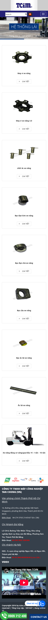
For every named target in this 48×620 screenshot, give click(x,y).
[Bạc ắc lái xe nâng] (24, 343)
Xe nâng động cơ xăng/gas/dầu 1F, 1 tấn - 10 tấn (24, 453)
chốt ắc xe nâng (24, 168)
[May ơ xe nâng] (24, 58)
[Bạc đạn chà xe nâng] (24, 248)
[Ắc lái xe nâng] (24, 390)
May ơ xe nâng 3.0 (24, 121)
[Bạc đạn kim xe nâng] (24, 201)
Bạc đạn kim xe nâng (24, 215)
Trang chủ (13, 36)
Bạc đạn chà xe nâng (24, 263)
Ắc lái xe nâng (24, 405)
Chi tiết (25, 81)
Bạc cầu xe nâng (24, 310)
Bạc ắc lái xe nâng (24, 358)
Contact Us (39, 617)
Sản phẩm (26, 36)
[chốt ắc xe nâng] (24, 153)
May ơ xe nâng (24, 73)
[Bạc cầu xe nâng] (24, 295)
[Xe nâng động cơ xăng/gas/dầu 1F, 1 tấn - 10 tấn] (24, 438)
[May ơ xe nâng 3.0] (24, 106)
